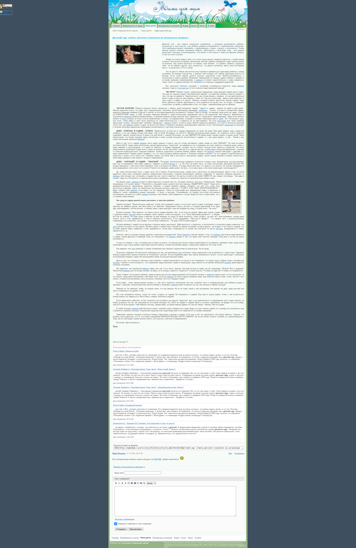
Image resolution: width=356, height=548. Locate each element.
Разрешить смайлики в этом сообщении (134, 527)
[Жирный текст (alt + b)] (116, 486)
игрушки (171, 164)
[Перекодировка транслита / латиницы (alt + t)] (144, 486)
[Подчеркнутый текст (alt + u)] (122, 486)
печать (242, 29)
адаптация (221, 121)
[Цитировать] (128, 486)
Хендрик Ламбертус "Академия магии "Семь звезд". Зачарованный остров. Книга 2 (148, 387)
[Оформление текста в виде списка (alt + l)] (138, 486)
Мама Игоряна (119, 456)
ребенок (199, 80)
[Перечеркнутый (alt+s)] (125, 486)
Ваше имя (119, 476)
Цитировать (239, 456)
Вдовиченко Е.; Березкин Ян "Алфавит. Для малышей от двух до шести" (144, 423)
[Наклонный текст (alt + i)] (119, 486)
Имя (230, 456)
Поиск (190, 541)
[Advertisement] (137, 85)
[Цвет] (141, 486)
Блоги (183, 541)
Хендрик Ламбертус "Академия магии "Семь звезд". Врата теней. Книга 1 (144, 369)
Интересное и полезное (162, 541)
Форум (177, 541)
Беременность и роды (129, 541)
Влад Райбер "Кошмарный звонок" (127, 405)
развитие (128, 117)
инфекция (203, 110)
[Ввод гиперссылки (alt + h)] (131, 486)
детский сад (183, 88)
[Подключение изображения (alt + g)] (135, 486)
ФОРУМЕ (158, 462)
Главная (115, 541)
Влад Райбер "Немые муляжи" (126, 351)
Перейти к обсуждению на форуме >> (129, 470)
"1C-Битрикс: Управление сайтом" (135, 546)
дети (164, 100)
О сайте (198, 541)
